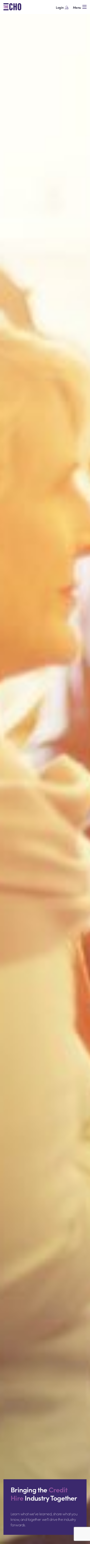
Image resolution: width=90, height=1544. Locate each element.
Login (60, 7)
